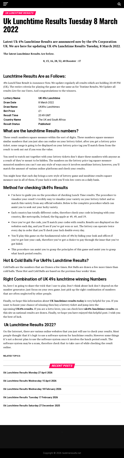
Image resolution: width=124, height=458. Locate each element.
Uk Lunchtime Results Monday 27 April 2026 (27, 372)
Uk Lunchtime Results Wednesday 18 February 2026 (32, 389)
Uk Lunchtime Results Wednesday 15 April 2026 (29, 381)
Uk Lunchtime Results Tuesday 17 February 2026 (30, 397)
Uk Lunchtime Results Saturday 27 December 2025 (31, 405)
